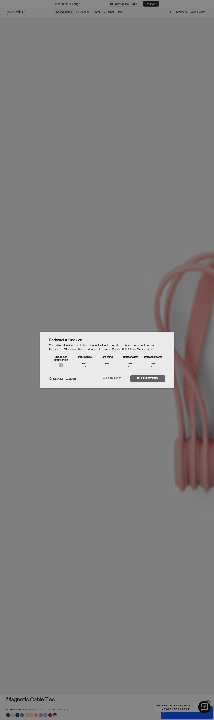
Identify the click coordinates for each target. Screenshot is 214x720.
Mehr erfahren (145, 349)
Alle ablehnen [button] (112, 378)
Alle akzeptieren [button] (147, 378)
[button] (62, 379)
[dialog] (107, 360)
